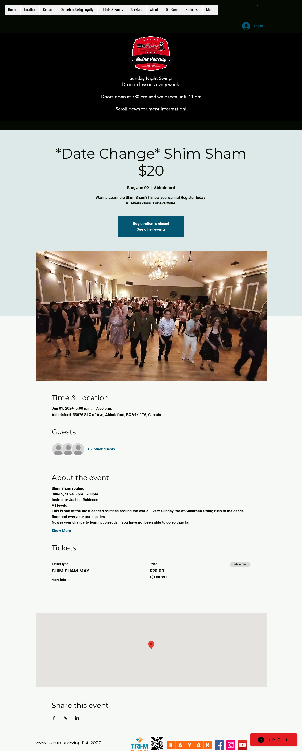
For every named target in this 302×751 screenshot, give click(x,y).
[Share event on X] (65, 718)
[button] (257, 5)
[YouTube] (242, 745)
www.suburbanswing (58, 742)
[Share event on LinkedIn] (77, 718)
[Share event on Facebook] (54, 718)
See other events (151, 229)
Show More (61, 530)
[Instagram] (230, 745)
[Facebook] (219, 745)
